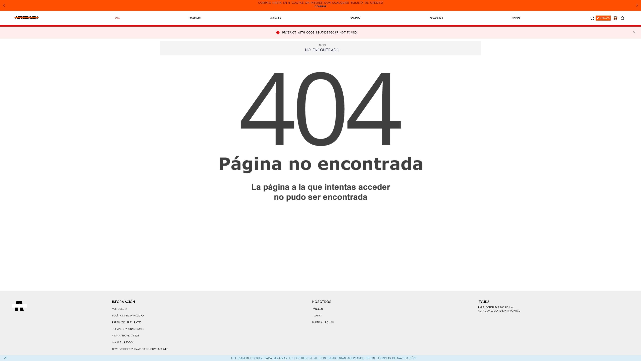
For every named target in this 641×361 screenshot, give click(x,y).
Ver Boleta (119, 309)
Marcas (516, 18)
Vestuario (275, 18)
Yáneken (317, 309)
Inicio (322, 45)
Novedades (195, 18)
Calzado (355, 18)
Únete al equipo (323, 322)
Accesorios (436, 18)
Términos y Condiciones (128, 329)
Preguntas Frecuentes (126, 322)
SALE (117, 18)
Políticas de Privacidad (128, 316)
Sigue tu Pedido (122, 342)
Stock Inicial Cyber (125, 336)
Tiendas (317, 316)
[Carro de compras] (622, 18)
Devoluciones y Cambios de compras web (140, 349)
